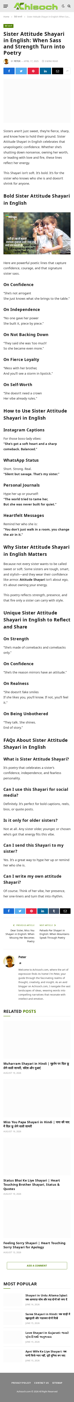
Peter (17, 61)
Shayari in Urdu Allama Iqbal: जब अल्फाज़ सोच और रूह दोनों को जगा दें (46, 1297)
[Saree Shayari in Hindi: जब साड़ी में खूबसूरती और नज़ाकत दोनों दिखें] (12, 1318)
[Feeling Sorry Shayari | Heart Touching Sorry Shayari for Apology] (37, 1219)
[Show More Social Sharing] (67, 71)
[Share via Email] (57, 71)
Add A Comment (37, 1265)
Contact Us (41, 1382)
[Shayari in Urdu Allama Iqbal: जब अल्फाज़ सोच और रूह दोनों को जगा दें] (12, 1299)
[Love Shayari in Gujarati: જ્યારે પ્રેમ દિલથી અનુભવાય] (12, 1337)
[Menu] (5, 6)
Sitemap (57, 1382)
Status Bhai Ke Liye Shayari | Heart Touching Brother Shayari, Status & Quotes (31, 1184)
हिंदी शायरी (8, 26)
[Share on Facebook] (9, 71)
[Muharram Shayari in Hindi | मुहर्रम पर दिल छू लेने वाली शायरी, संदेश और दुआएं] (37, 1040)
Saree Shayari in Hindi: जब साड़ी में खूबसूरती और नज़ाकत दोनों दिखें (47, 1316)
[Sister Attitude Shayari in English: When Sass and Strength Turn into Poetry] (37, 101)
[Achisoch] (35, 6)
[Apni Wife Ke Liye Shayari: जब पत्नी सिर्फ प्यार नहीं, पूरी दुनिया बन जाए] (12, 1355)
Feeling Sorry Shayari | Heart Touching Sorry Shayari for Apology (34, 1245)
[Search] (69, 6)
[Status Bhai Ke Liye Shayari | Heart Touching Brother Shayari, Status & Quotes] (37, 1156)
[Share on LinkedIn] (45, 71)
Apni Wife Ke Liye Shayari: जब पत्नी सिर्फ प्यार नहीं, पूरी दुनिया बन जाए (45, 1353)
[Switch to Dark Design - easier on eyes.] (63, 6)
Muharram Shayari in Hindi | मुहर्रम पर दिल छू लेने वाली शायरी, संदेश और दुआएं (36, 1065)
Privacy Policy (21, 1382)
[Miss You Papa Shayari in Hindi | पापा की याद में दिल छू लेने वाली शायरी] (37, 1098)
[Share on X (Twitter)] (21, 71)
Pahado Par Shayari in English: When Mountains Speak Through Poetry (54, 934)
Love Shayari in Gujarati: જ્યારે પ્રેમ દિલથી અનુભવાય (47, 1335)
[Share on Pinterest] (33, 71)
